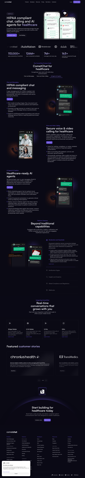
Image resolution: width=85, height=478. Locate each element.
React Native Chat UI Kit (57, 454)
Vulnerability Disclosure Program (72, 460)
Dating (23, 455)
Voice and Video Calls (11, 441)
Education (24, 449)
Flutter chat (39, 460)
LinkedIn (62, 474)
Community (55, 474)
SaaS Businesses (25, 445)
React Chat (39, 456)
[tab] (29, 76)
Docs (38, 438)
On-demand (24, 440)
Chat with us (70, 447)
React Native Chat (40, 458)
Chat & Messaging (10, 438)
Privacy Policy (70, 454)
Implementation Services (72, 445)
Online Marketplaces (26, 443)
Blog (53, 438)
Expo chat (39, 464)
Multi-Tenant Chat (10, 454)
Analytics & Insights (10, 452)
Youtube (68, 474)
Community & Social (26, 451)
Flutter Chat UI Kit (56, 450)
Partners (69, 441)
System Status (40, 449)
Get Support (39, 451)
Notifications (9, 450)
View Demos (48, 1)
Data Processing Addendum (71, 458)
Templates (54, 443)
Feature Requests (40, 447)
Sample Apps (39, 441)
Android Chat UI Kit (56, 452)
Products (27, 1)
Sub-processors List (72, 456)
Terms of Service (71, 452)
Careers (69, 438)
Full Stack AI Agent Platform (10, 443)
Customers (54, 1)
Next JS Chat (39, 462)
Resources (38, 1)
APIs (38, 443)
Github (77, 474)
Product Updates (40, 445)
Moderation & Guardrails (11, 448)
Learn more (51, 263)
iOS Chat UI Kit (55, 456)
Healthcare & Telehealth (26, 447)
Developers (32, 1)
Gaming (23, 453)
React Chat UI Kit (55, 448)
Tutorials (54, 441)
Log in (71, 1)
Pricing (42, 1)
